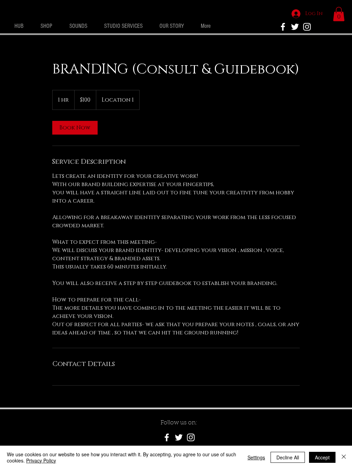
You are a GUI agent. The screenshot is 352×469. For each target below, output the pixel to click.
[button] (339, 14)
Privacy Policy (41, 460)
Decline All (287, 457)
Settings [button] (256, 457)
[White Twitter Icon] (295, 27)
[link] (75, 128)
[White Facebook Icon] (167, 437)
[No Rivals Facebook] (283, 27)
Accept (322, 457)
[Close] (344, 457)
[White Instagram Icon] (307, 27)
